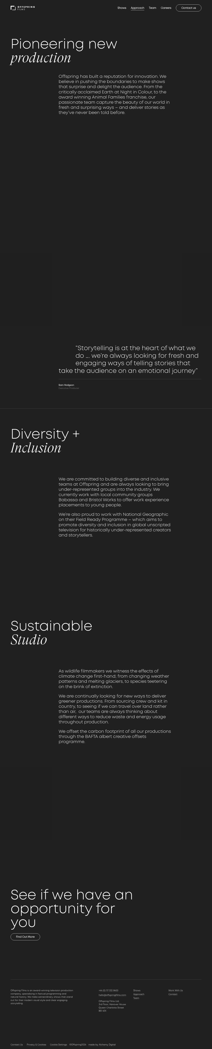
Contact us (188, 8)
